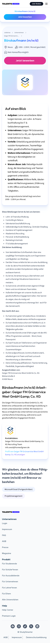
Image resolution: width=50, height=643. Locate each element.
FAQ (4, 535)
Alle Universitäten (10, 599)
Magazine (6, 553)
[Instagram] (19, 626)
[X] (31, 626)
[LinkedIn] (37, 626)
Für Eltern (6, 593)
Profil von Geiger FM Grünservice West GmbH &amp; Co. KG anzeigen (24, 453)
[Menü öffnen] (46, 3)
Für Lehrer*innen (9, 587)
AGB (4, 541)
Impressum (7, 529)
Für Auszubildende (10, 575)
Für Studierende (9, 563)
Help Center (7, 610)
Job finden (36, 4)
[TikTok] (25, 626)
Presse (5, 547)
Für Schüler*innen (10, 569)
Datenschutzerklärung (36, 637)
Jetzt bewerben (25, 17)
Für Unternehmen (10, 581)
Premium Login (9, 616)
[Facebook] (13, 626)
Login (4, 523)
